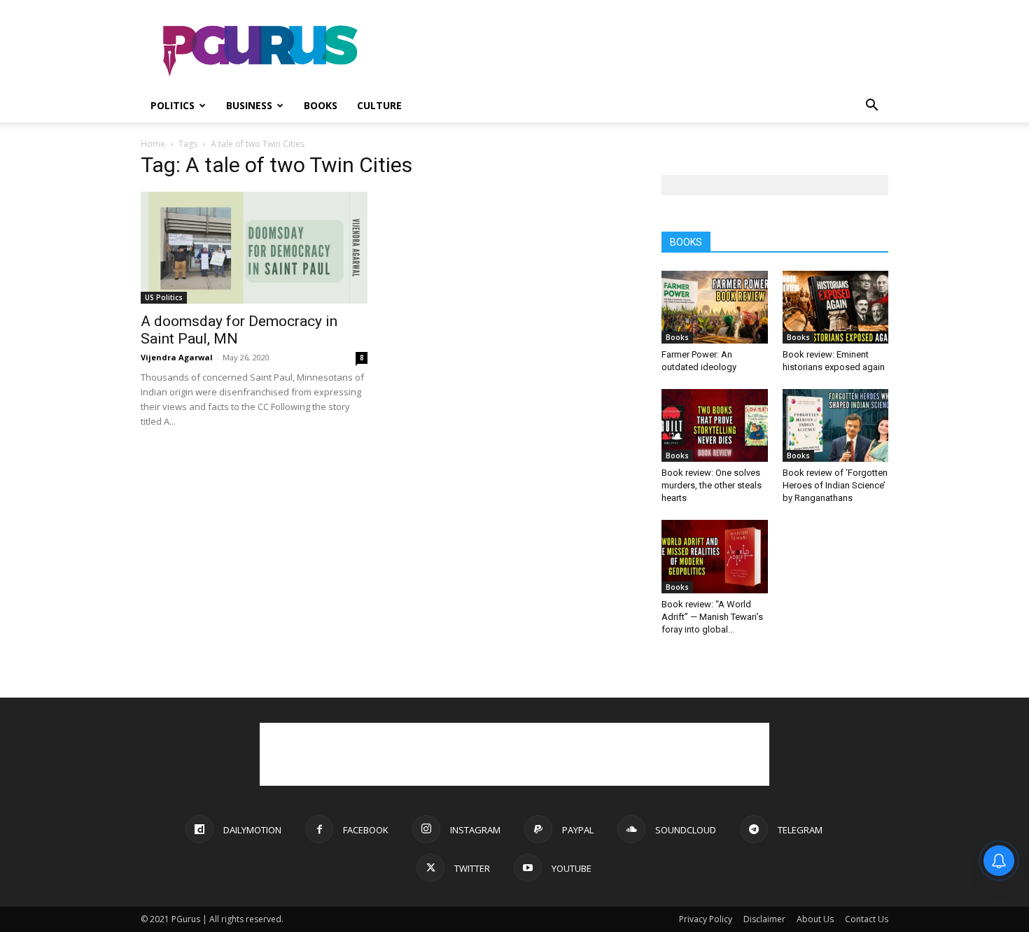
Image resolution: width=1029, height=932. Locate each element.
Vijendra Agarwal (177, 357)
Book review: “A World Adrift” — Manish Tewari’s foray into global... (712, 617)
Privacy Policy (705, 919)
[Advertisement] (633, 51)
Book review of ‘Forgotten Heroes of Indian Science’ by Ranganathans (835, 485)
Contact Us (866, 919)
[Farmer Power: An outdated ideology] (715, 307)
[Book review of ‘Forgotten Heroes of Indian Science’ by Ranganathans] (836, 425)
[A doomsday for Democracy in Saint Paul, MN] (254, 248)
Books (320, 105)
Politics (172, 105)
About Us (815, 919)
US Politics (164, 297)
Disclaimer (764, 919)
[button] (871, 106)
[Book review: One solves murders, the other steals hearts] (715, 425)
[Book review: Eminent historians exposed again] (836, 307)
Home (153, 144)
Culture (379, 105)
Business (249, 105)
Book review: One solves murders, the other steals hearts (712, 485)
